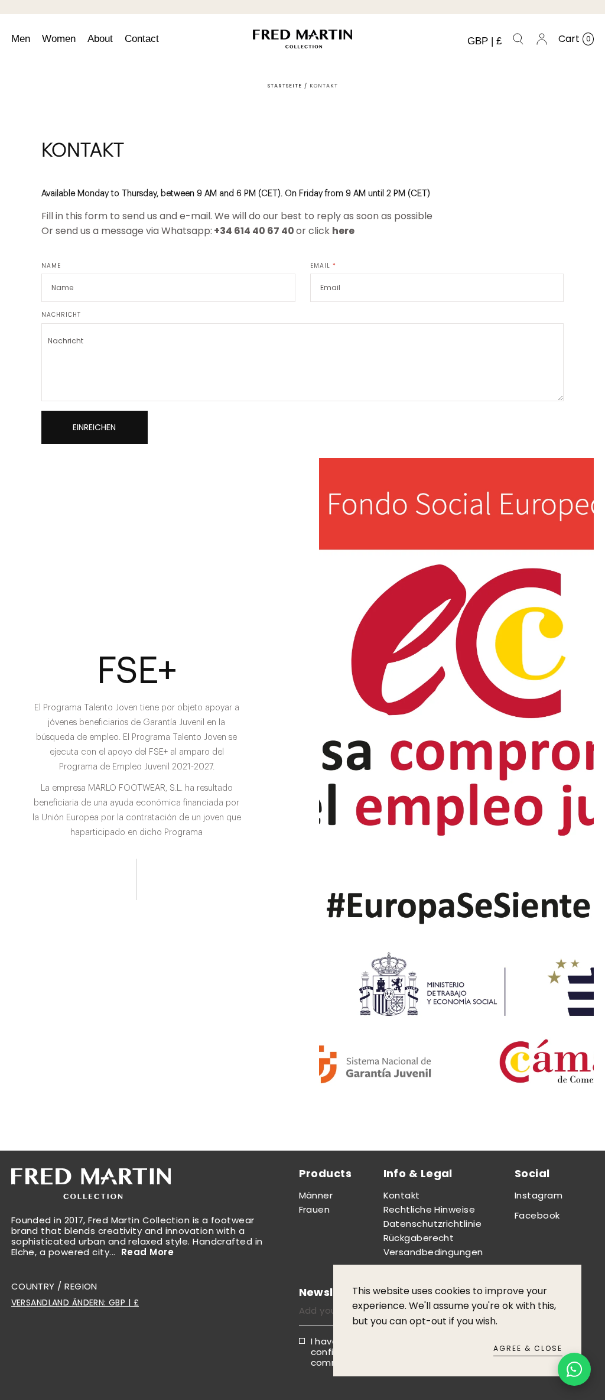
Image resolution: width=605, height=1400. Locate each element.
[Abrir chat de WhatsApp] (574, 1369)
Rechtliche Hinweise (429, 1209)
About (100, 38)
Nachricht (61, 315)
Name (51, 265)
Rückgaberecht (418, 1238)
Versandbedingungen (433, 1252)
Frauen (314, 1209)
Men (20, 38)
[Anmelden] (542, 39)
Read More (147, 1252)
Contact (142, 38)
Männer (316, 1195)
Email (323, 265)
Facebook (537, 1215)
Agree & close (527, 1348)
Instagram (538, 1195)
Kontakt (401, 1195)
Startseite (285, 85)
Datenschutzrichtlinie (432, 1223)
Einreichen (94, 427)
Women (59, 38)
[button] (484, 41)
